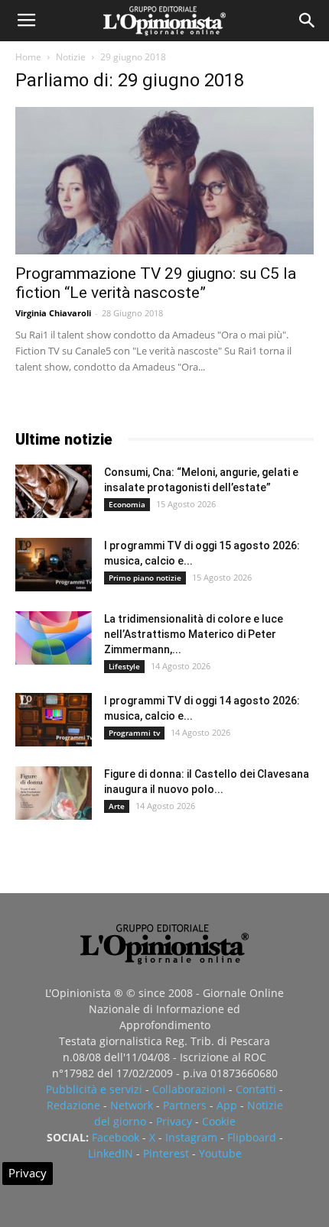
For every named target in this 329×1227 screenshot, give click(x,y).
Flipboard (251, 1137)
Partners (185, 1105)
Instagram (191, 1137)
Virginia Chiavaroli (53, 313)
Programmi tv (134, 732)
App (227, 1105)
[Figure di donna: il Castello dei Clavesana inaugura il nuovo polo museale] (53, 793)
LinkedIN (110, 1153)
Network (131, 1105)
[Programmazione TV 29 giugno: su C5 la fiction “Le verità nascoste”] (164, 180)
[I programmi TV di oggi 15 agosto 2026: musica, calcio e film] (53, 564)
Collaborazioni (189, 1089)
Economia (127, 504)
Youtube (220, 1153)
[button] (307, 20)
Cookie (219, 1121)
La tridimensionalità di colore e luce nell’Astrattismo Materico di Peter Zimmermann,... (193, 634)
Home (28, 56)
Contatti (256, 1089)
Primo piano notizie (145, 577)
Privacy (174, 1121)
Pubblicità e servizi (94, 1089)
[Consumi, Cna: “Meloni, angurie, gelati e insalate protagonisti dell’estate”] (53, 491)
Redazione (73, 1105)
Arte (117, 806)
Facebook (115, 1137)
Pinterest (166, 1153)
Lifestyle (124, 666)
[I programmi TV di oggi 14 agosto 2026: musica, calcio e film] (53, 719)
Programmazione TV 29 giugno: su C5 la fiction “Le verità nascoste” (155, 283)
